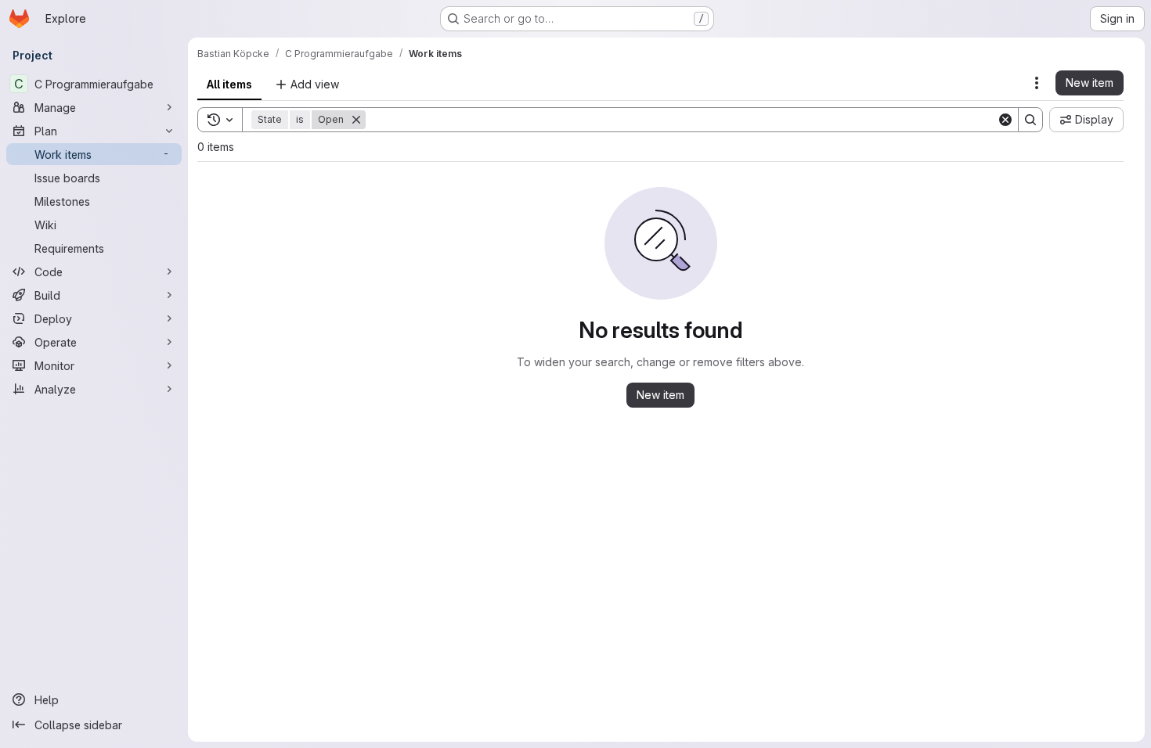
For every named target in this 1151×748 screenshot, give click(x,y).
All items (229, 84)
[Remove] (356, 119)
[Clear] (1005, 119)
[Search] (1030, 119)
